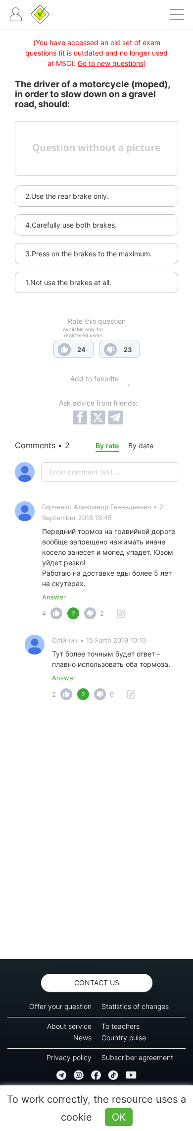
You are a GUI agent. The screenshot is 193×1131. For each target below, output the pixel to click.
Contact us (96, 982)
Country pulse (123, 1037)
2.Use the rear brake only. (67, 196)
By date (140, 445)
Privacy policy (69, 1057)
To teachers (120, 1026)
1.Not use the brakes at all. (68, 282)
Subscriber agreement (137, 1057)
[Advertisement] (96, 832)
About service (69, 1026)
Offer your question (60, 1006)
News (82, 1037)
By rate (107, 445)
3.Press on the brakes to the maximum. (88, 253)
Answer (54, 597)
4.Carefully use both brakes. (71, 225)
